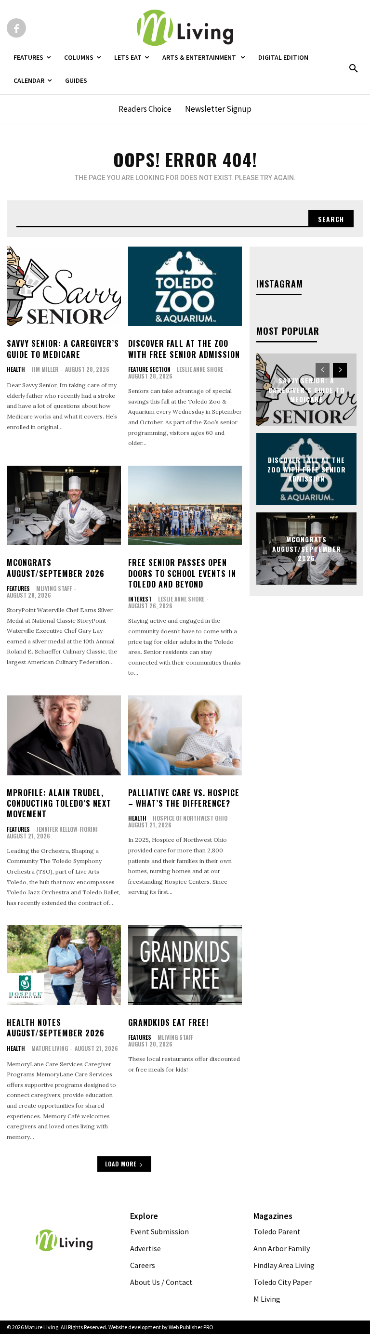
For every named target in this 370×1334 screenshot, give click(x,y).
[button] (353, 68)
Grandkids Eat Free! (168, 1022)
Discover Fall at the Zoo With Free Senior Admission (184, 349)
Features (18, 588)
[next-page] (340, 370)
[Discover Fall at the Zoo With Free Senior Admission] (185, 287)
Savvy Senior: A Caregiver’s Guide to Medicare (63, 349)
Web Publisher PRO (191, 1327)
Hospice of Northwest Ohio (190, 818)
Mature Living (49, 1048)
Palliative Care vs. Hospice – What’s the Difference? (183, 798)
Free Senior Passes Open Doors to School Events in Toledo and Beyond (182, 573)
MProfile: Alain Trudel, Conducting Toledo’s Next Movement (59, 803)
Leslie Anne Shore (200, 369)
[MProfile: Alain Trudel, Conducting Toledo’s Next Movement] (64, 735)
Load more (120, 1164)
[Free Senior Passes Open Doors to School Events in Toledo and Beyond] (185, 506)
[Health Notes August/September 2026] (64, 965)
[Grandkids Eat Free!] (185, 965)
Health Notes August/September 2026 (56, 1028)
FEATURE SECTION (149, 369)
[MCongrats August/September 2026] (64, 506)
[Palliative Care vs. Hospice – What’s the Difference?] (185, 735)
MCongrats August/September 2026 (56, 568)
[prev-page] (323, 370)
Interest (140, 599)
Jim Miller (44, 369)
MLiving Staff (54, 588)
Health (16, 369)
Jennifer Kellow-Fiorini (67, 829)
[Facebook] (16, 28)
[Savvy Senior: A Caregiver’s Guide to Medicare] (64, 287)
